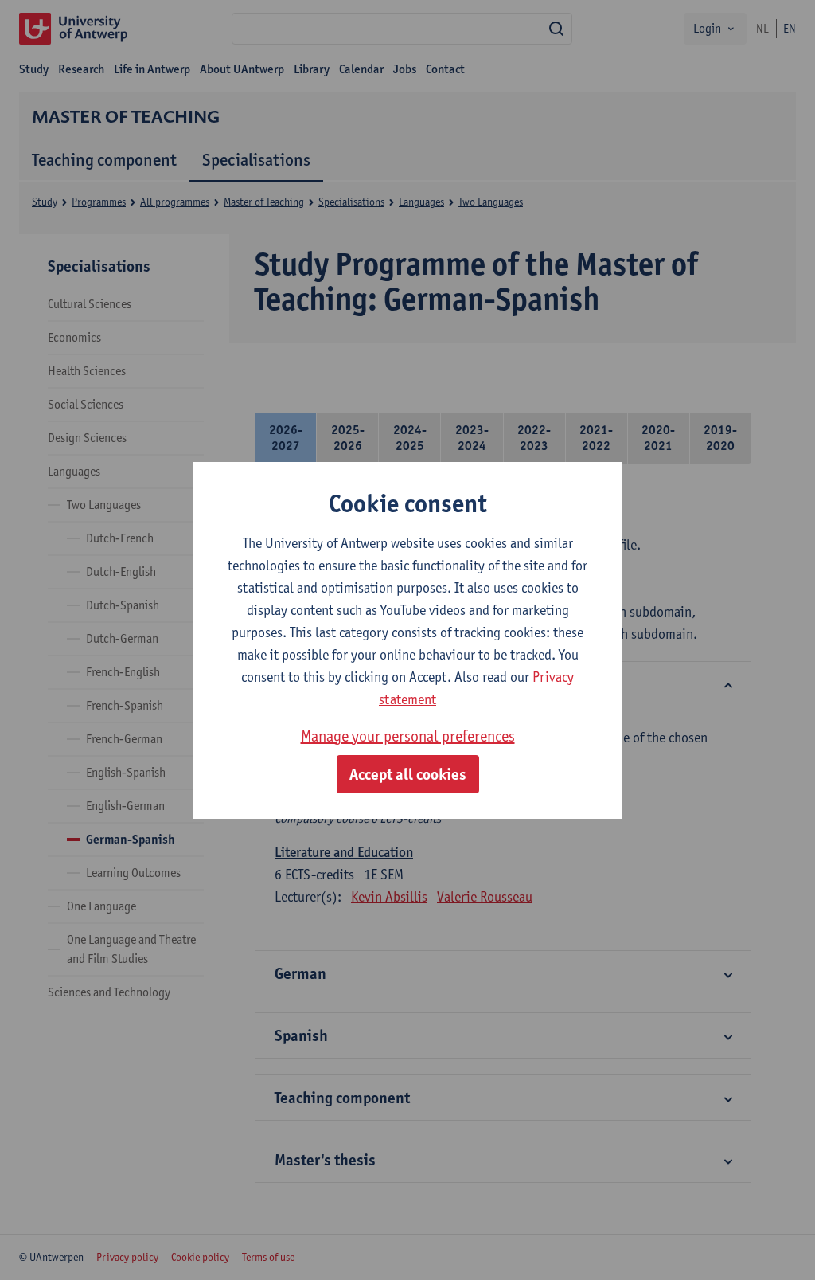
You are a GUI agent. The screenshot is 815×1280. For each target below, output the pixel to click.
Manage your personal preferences (408, 736)
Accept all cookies (407, 774)
